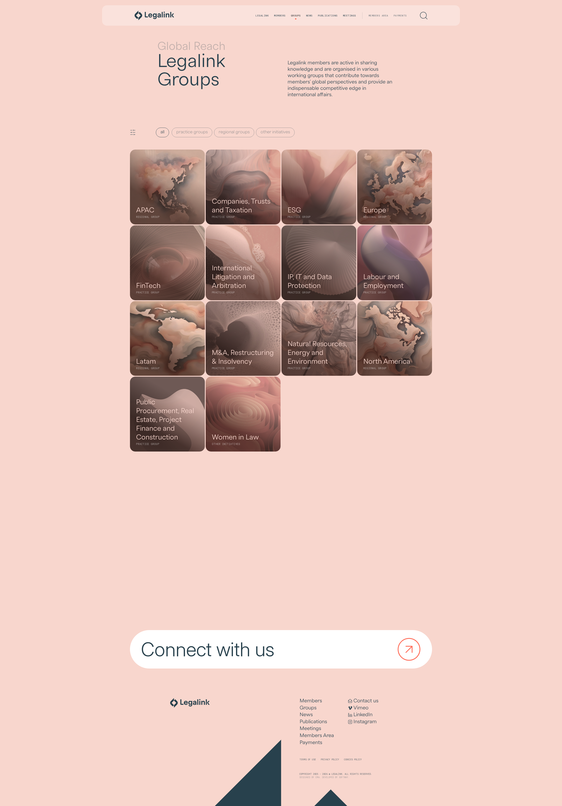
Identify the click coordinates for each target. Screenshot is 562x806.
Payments (400, 15)
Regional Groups (234, 132)
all (162, 132)
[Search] (423, 15)
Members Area (378, 15)
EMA (317, 777)
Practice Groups (192, 132)
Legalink (262, 15)
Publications (328, 15)
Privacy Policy (330, 759)
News (309, 15)
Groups (296, 15)
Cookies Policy (353, 759)
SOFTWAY (343, 777)
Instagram (365, 721)
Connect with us (207, 649)
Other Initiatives (275, 132)
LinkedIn (363, 714)
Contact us (365, 700)
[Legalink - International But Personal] (154, 15)
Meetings (349, 15)
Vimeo (360, 707)
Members (280, 15)
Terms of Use (307, 759)
